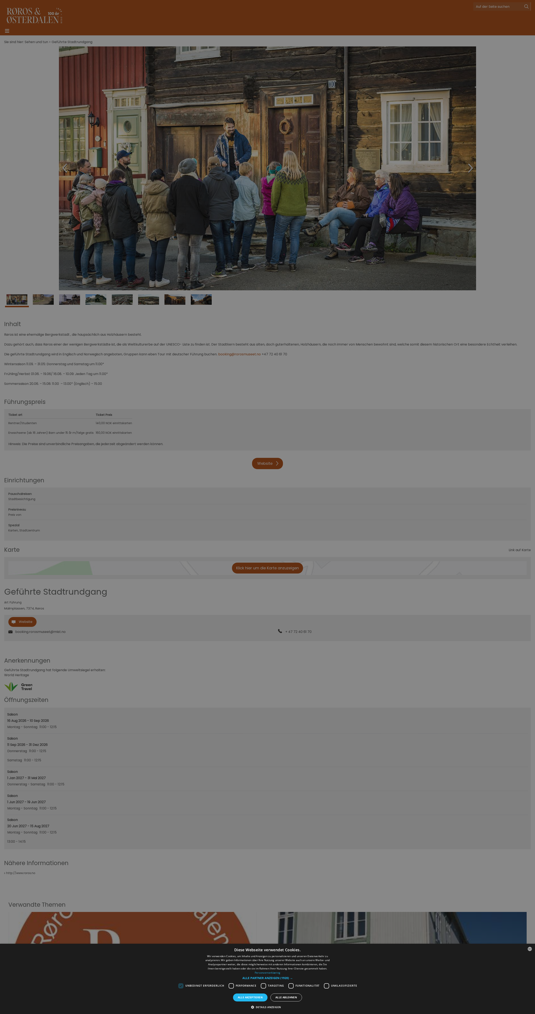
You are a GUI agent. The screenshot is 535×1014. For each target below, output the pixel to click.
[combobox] (530, 949)
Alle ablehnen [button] (286, 997)
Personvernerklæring (267, 972)
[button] (267, 978)
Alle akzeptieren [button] (250, 997)
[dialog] (267, 979)
